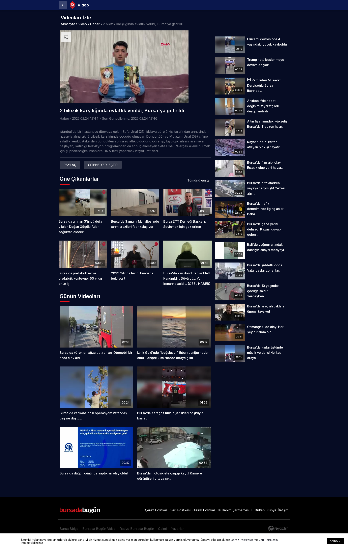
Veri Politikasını (268, 540)
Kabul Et (336, 540)
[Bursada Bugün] (63, 5)
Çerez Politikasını (242, 540)
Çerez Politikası (156, 510)
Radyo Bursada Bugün (137, 529)
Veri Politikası (180, 510)
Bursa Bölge (69, 529)
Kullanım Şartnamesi (233, 510)
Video (82, 24)
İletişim (283, 510)
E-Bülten (258, 510)
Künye (271, 510)
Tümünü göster (199, 180)
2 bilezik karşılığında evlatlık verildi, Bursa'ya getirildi (142, 24)
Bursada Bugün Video (99, 529)
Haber (95, 24)
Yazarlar (177, 529)
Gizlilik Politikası (204, 510)
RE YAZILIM (278, 528)
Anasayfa (68, 24)
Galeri (162, 529)
